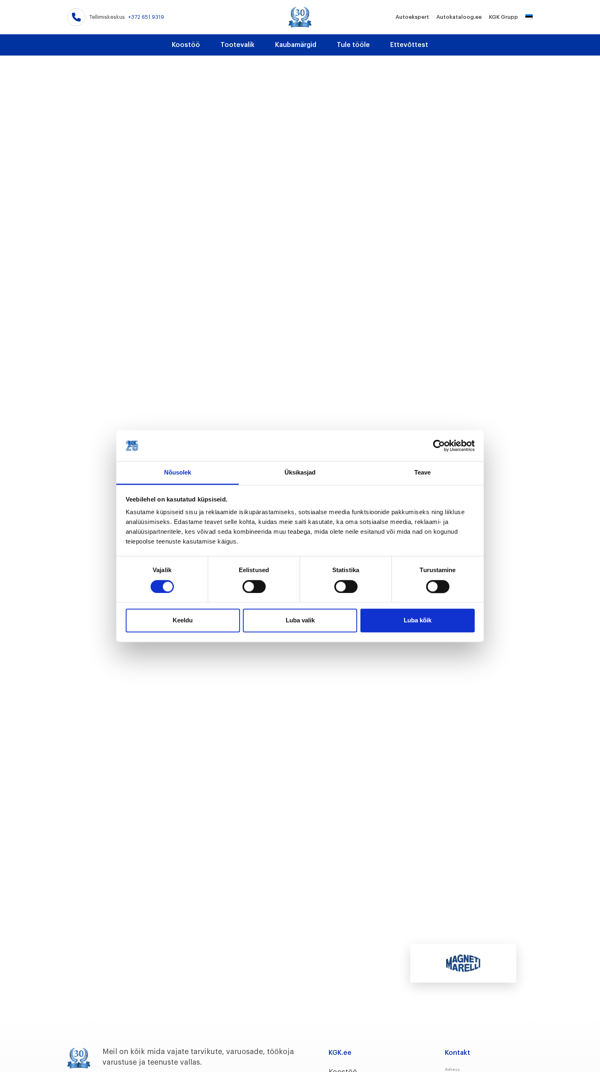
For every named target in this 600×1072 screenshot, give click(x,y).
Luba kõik (417, 620)
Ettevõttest (409, 45)
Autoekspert (412, 17)
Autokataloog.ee (459, 17)
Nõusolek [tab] (177, 472)
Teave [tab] (422, 472)
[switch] (254, 586)
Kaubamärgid (295, 45)
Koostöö (186, 45)
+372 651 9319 (146, 17)
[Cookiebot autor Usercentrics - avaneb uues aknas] (439, 445)
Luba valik (300, 620)
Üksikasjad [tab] (300, 472)
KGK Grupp (503, 17)
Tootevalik (237, 45)
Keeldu (183, 620)
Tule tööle (353, 45)
